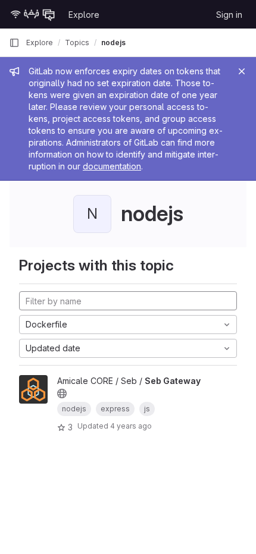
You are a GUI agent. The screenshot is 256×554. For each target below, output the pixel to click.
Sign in (229, 15)
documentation (112, 166)
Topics (77, 42)
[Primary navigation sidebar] (14, 42)
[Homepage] (33, 14)
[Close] (242, 71)
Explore (83, 15)
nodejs (113, 42)
